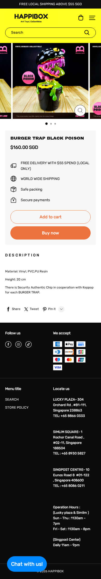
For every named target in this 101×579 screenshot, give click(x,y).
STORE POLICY (16, 407)
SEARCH (12, 399)
